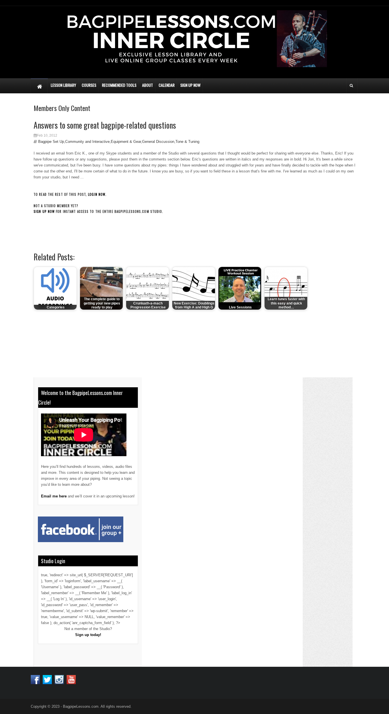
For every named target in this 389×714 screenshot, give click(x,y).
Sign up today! (88, 635)
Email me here (54, 496)
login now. (97, 194)
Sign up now (44, 211)
